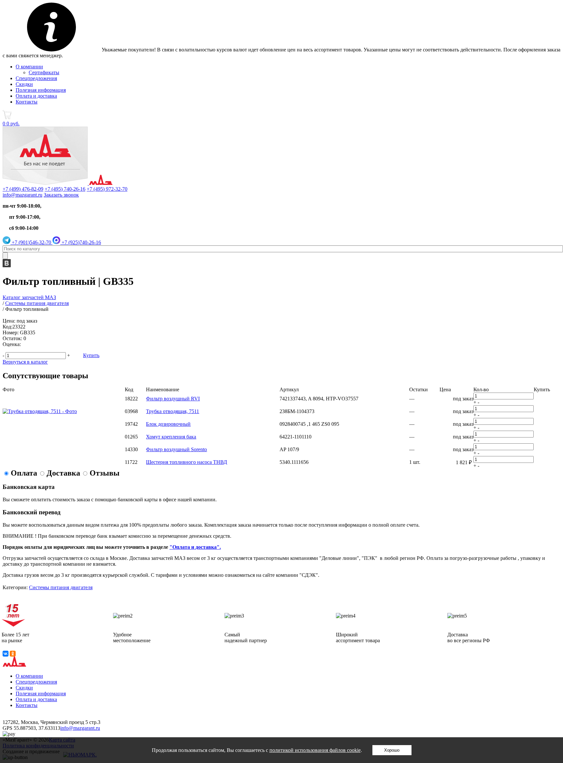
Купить (91, 355)
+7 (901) (30, 242)
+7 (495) (65, 189)
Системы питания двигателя (61, 587)
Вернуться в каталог (25, 362)
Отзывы (105, 473)
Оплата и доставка (36, 96)
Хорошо (391, 750)
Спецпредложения (36, 78)
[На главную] (57, 183)
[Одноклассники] (13, 654)
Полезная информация (41, 90)
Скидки (24, 84)
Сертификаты (44, 72)
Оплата (24, 473)
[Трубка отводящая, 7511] (40, 411)
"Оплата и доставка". (195, 547)
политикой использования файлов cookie (315, 750)
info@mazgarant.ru (22, 195)
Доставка (63, 473)
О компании (29, 66)
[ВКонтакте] (5, 654)
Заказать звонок (61, 195)
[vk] (7, 265)
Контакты (26, 101)
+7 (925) (80, 242)
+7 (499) (23, 189)
